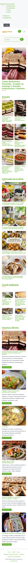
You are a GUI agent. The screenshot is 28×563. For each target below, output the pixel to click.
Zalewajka (5, 426)
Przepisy (6, 96)
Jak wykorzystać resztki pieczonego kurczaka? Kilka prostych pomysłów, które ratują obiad (12, 278)
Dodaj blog (22, 554)
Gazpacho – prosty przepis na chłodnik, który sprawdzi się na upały (20, 169)
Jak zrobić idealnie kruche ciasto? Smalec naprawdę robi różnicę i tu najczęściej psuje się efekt (20, 302)
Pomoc (9, 10)
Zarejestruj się (7, 17)
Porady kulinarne (10, 284)
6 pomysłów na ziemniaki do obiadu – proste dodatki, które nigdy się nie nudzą (14, 252)
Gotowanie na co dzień (13, 178)
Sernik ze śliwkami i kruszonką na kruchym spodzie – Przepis (11, 498)
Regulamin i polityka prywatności (11, 554)
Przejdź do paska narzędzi (7, 4)
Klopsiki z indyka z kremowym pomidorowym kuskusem (10, 391)
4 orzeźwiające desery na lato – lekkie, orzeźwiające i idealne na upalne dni (13, 203)
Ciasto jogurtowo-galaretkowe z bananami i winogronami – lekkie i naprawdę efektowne (7, 170)
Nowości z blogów (10, 327)
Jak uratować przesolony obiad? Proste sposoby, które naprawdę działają (20, 318)
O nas (9, 552)
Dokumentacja (11, 8)
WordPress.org (11, 6)
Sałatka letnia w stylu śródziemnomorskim (8, 462)
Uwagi (9, 12)
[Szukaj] (22, 39)
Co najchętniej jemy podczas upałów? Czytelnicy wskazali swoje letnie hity (13, 228)
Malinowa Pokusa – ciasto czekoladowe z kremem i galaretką (7, 143)
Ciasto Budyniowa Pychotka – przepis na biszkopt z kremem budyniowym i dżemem (13, 85)
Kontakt (13, 552)
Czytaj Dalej (7, 367)
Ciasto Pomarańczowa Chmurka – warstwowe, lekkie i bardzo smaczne (20, 144)
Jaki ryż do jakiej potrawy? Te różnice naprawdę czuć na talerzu (7, 317)
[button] (19, 32)
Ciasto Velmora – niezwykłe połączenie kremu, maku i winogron (7, 119)
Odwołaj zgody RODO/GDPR (14, 556)
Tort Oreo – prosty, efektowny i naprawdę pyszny (20, 119)
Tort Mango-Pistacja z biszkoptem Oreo (13, 533)
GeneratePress (14, 560)
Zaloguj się (6, 15)
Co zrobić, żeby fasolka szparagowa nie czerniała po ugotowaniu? (6, 301)
